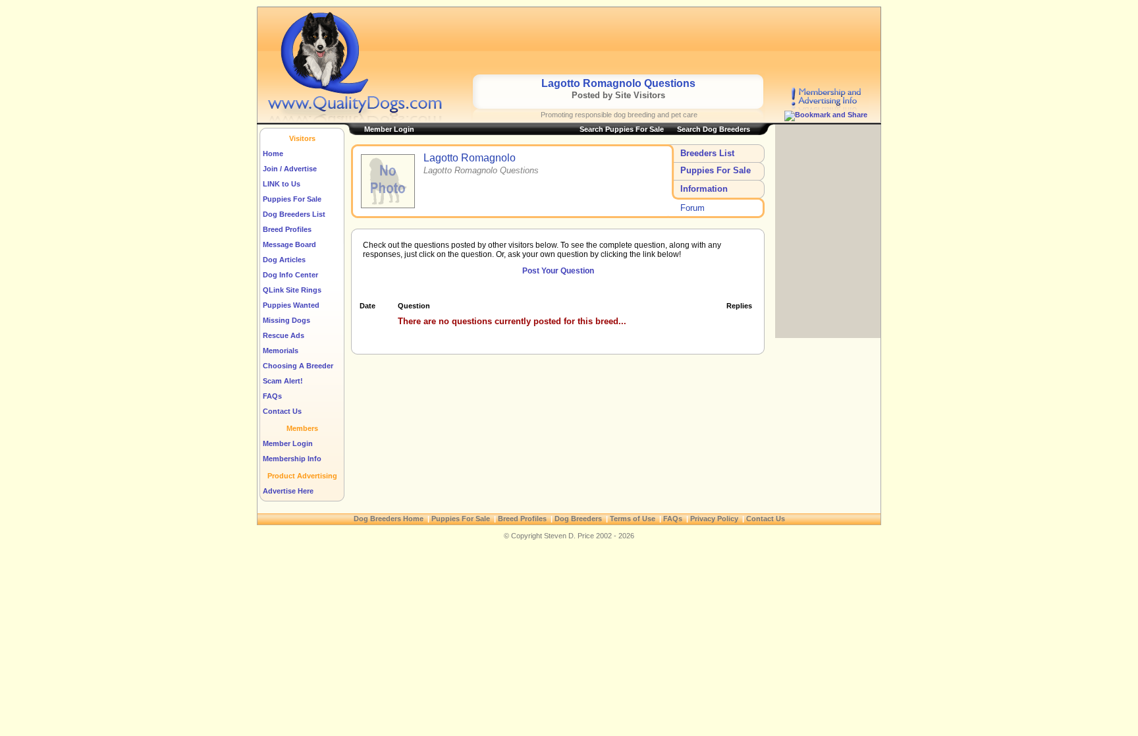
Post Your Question (558, 270)
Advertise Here (288, 491)
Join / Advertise (290, 169)
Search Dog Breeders (713, 129)
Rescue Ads (283, 335)
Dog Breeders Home (388, 519)
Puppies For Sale (292, 199)
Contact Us (282, 411)
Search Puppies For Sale (622, 129)
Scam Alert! (283, 381)
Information (704, 189)
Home (273, 153)
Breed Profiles (287, 229)
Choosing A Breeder (298, 366)
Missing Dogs (286, 320)
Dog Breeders (578, 519)
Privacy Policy (714, 519)
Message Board (289, 244)
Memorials (280, 350)
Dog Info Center (290, 275)
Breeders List (707, 153)
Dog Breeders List (294, 214)
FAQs (272, 396)
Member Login (288, 443)
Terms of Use (632, 519)
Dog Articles (284, 260)
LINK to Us (281, 184)
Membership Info (292, 459)
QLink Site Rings (292, 290)
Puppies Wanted (291, 305)
